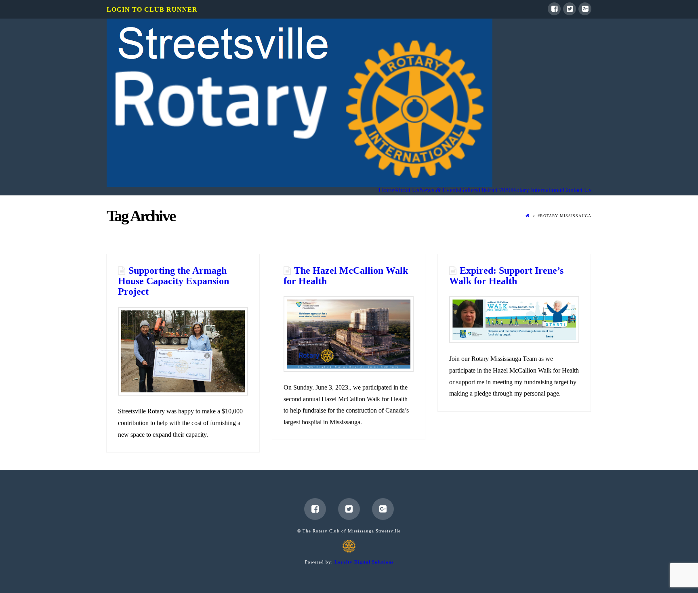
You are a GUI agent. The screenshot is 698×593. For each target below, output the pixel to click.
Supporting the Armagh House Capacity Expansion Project (173, 281)
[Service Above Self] (299, 103)
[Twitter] (569, 8)
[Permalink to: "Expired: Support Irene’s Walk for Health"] (514, 320)
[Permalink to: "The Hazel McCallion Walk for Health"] (348, 334)
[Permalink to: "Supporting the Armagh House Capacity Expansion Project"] (182, 351)
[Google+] (584, 8)
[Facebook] (554, 8)
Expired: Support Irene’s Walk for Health (506, 275)
